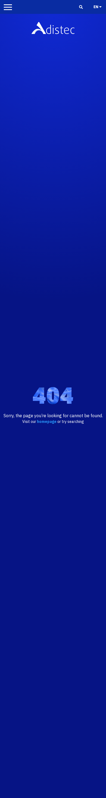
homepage (47, 421)
